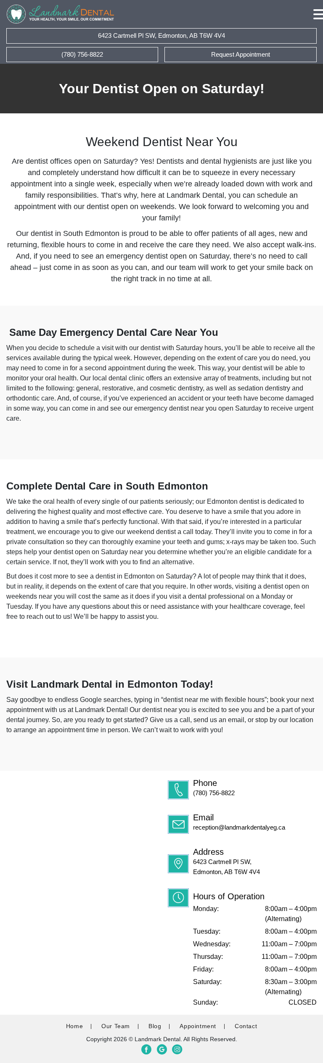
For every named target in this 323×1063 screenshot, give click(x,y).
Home (74, 1026)
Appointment (198, 1026)
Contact (246, 1026)
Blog (154, 1026)
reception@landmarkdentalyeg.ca (239, 827)
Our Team (115, 1026)
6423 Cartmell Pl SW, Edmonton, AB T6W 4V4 (161, 35)
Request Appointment (240, 54)
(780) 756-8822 (214, 792)
